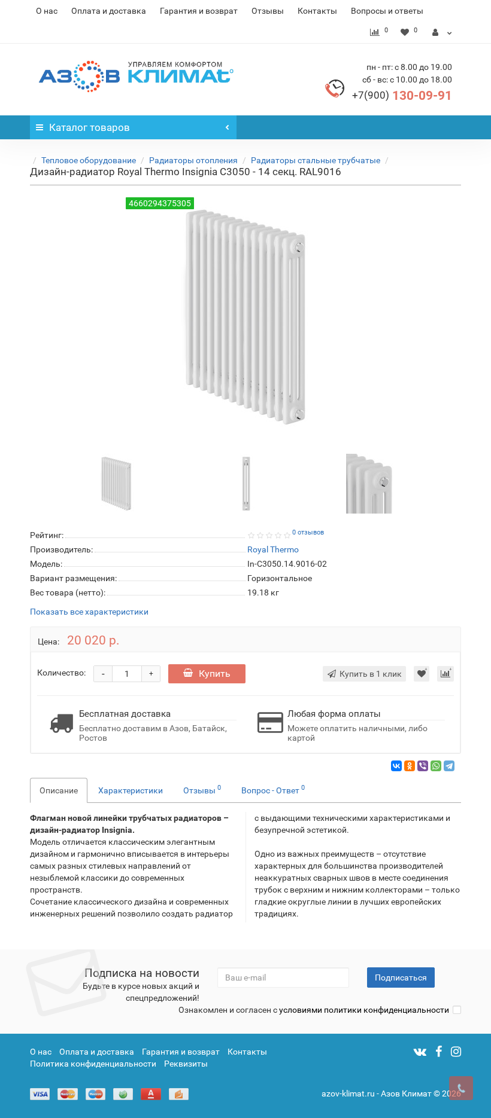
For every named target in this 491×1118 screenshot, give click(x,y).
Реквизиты (186, 1063)
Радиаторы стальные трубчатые (315, 160)
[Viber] (422, 765)
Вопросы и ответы (387, 11)
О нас (46, 11)
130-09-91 (402, 95)
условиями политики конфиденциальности (364, 1010)
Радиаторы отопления (193, 160)
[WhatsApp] (436, 765)
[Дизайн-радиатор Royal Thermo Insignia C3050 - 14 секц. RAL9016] (116, 482)
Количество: (61, 672)
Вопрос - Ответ (273, 789)
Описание (59, 790)
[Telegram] (449, 765)
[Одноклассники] (409, 765)
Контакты (317, 11)
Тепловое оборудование (88, 160)
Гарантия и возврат (199, 11)
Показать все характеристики (89, 611)
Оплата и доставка (108, 11)
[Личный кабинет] (442, 32)
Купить (215, 673)
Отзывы (267, 11)
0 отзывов (308, 532)
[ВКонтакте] (396, 765)
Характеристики (130, 790)
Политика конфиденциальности (93, 1063)
